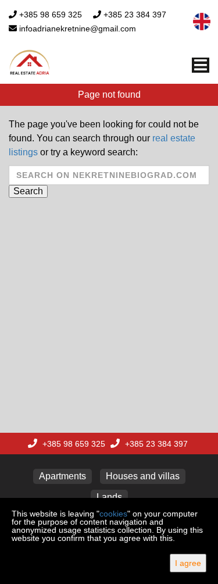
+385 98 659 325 (50, 14)
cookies (113, 513)
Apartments (62, 476)
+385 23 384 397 (134, 14)
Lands (109, 497)
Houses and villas (143, 476)
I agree (188, 563)
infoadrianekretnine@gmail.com (77, 28)
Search (28, 191)
